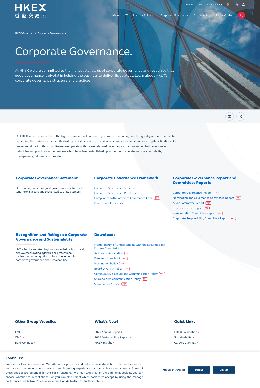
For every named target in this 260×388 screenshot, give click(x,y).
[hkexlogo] (38, 11)
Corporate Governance (175, 15)
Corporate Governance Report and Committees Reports (204, 180)
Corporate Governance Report (195, 192)
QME (19, 337)
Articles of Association (111, 253)
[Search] (241, 15)
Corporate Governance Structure (115, 188)
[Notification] (242, 4)
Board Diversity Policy (111, 268)
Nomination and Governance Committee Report (206, 197)
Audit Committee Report (191, 203)
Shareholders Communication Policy (120, 279)
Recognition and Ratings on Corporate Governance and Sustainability (51, 237)
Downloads (104, 234)
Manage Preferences (174, 369)
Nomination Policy (109, 263)
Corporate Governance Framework (126, 178)
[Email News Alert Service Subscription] (229, 116)
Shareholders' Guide (110, 284)
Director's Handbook (110, 258)
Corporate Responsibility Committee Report (204, 218)
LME (19, 332)
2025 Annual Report (109, 332)
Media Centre (224, 15)
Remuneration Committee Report (197, 213)
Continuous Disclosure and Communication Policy (129, 273)
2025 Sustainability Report (113, 337)
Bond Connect (25, 342)
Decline (199, 369)
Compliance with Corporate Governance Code (126, 198)
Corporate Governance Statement (47, 178)
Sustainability (202, 15)
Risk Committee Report (190, 208)
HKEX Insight (104, 342)
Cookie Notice (69, 381)
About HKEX (120, 15)
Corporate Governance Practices (115, 193)
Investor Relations (144, 15)
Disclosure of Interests (108, 203)
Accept (224, 369)
